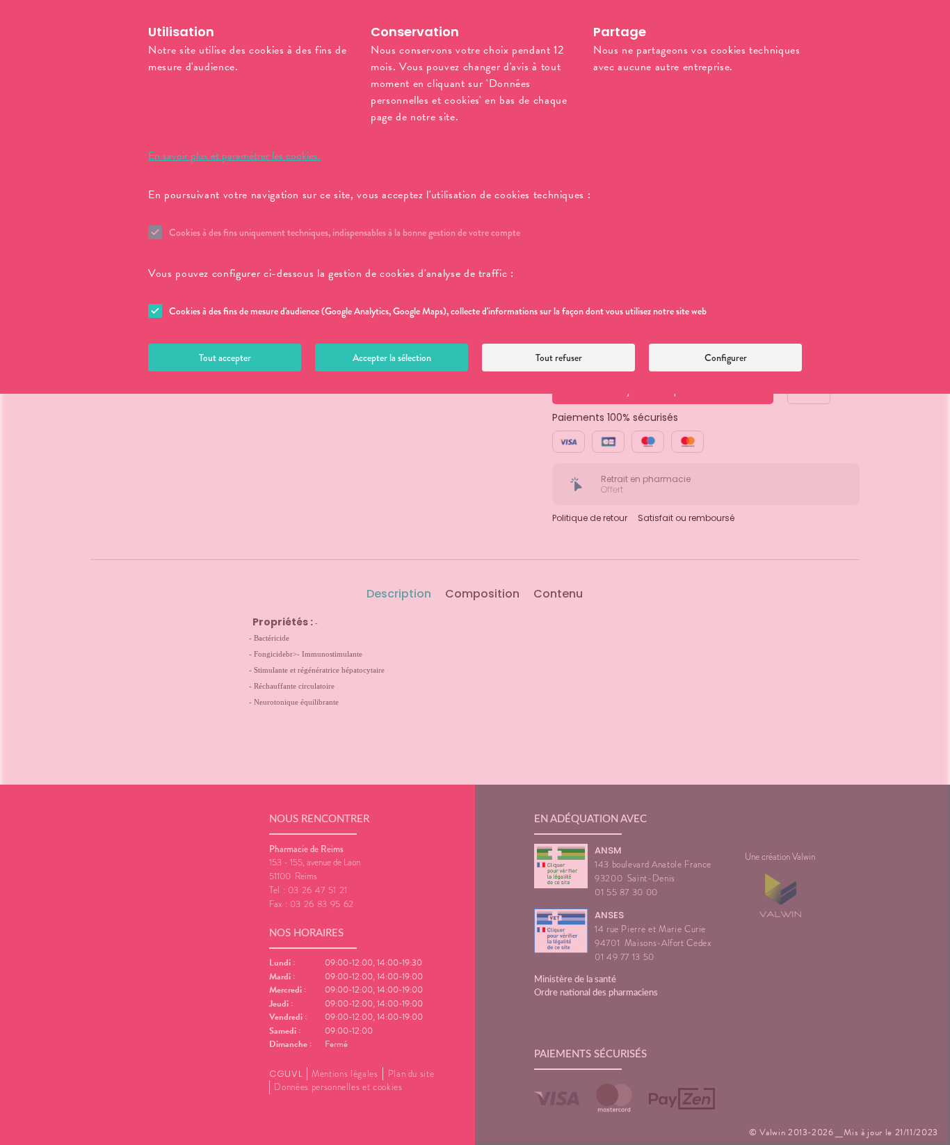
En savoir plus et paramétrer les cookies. (234, 155)
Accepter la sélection (392, 358)
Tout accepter (225, 358)
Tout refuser (559, 358)
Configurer (726, 358)
